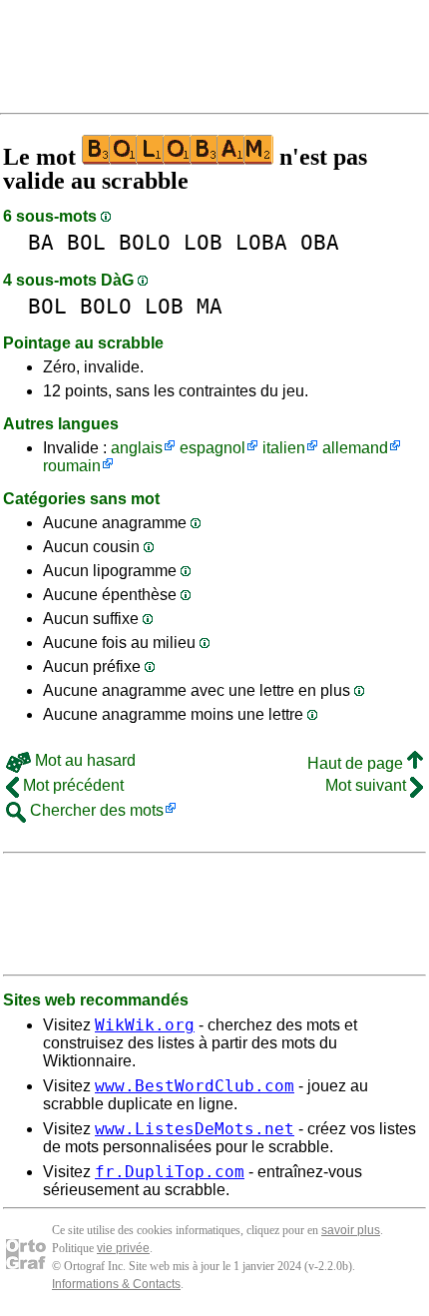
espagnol (212, 447)
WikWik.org (145, 1024)
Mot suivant (367, 785)
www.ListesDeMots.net (194, 1128)
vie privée (123, 1248)
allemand (355, 447)
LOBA (261, 242)
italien (283, 447)
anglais (137, 447)
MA (209, 306)
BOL (86, 242)
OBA (319, 242)
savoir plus (350, 1230)
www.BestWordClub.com (194, 1085)
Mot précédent (71, 785)
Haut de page (357, 763)
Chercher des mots (95, 810)
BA (41, 242)
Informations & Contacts (116, 1284)
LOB (203, 242)
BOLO (145, 242)
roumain (72, 465)
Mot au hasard (83, 760)
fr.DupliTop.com (169, 1171)
